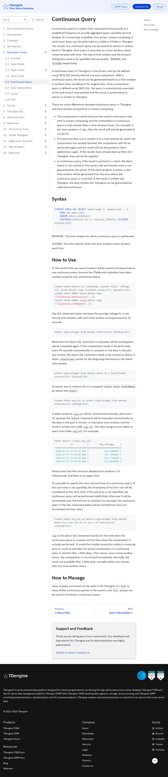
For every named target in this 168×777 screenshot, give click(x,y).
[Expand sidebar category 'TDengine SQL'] (45, 111)
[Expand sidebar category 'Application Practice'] (45, 141)
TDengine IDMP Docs (14, 757)
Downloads (88, 733)
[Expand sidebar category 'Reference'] (45, 123)
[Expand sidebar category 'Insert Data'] (45, 70)
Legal (85, 749)
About (85, 728)
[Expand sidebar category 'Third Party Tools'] (45, 129)
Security (86, 744)
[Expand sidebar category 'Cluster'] (45, 105)
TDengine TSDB (11, 728)
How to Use (149, 24)
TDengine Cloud (11, 738)
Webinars (8, 768)
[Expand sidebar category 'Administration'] (45, 117)
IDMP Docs (120, 6)
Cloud (159, 6)
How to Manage (151, 29)
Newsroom (88, 738)
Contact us (83, 652)
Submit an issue (65, 652)
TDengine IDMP (11, 733)
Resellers (87, 755)
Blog (5, 763)
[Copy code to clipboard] (131, 209)
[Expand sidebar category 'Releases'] (45, 152)
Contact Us (141, 6)
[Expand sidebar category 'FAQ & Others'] (45, 146)
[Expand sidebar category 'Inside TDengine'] (45, 135)
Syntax (147, 20)
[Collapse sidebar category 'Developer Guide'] (45, 52)
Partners (86, 760)
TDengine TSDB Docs (14, 752)
